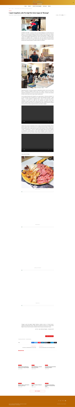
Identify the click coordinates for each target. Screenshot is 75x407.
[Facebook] (11, 20)
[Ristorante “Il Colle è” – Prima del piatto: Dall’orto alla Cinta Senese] (24, 376)
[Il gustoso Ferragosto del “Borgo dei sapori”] (37, 376)
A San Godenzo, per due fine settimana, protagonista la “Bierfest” (50, 367)
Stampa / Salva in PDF (49, 336)
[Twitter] (11, 22)
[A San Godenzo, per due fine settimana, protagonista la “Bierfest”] (51, 358)
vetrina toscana (28, 339)
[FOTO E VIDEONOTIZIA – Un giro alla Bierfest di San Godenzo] (37, 358)
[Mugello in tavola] (37, 2)
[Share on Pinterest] (62, 15)
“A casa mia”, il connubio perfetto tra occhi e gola (29, 347)
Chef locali (45, 6)
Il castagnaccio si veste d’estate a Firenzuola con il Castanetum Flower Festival (50, 385)
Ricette (49, 6)
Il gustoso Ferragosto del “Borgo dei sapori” (37, 385)
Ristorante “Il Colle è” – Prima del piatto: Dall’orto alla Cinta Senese (23, 385)
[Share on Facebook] (59, 15)
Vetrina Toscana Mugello (37, 6)
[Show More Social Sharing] (65, 15)
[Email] (11, 26)
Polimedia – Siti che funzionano (16, 404)
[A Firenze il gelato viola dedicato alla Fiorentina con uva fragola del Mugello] (24, 358)
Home (26, 6)
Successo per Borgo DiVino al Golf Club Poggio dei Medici (47, 347)
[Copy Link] (63, 15)
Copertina (20, 365)
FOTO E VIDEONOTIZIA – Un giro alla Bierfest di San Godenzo (37, 367)
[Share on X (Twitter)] (61, 15)
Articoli (29, 6)
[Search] (73, 2)
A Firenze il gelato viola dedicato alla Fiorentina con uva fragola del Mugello (23, 367)
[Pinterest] (11, 24)
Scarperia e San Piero (22, 339)
